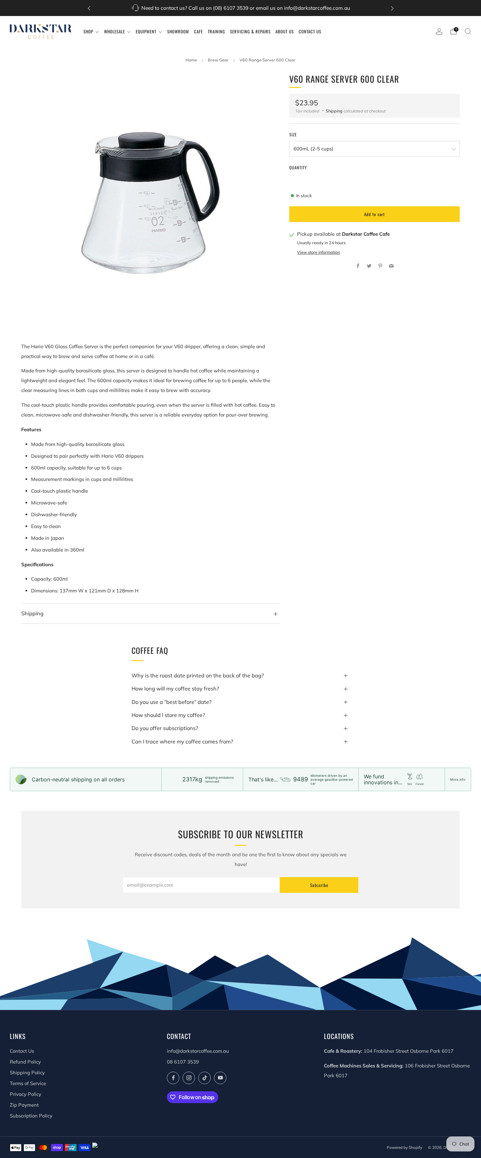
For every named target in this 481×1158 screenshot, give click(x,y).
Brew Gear (218, 59)
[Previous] (89, 8)
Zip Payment (24, 1105)
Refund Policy (25, 1062)
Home (191, 59)
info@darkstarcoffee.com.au (198, 1051)
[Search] (468, 31)
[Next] (392, 8)
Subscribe (319, 885)
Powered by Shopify (404, 1147)
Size (293, 135)
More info (457, 779)
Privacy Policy (25, 1094)
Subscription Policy (31, 1116)
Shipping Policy (27, 1072)
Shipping (334, 110)
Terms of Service (28, 1083)
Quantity (298, 167)
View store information (318, 252)
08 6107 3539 (183, 1062)
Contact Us (22, 1051)
